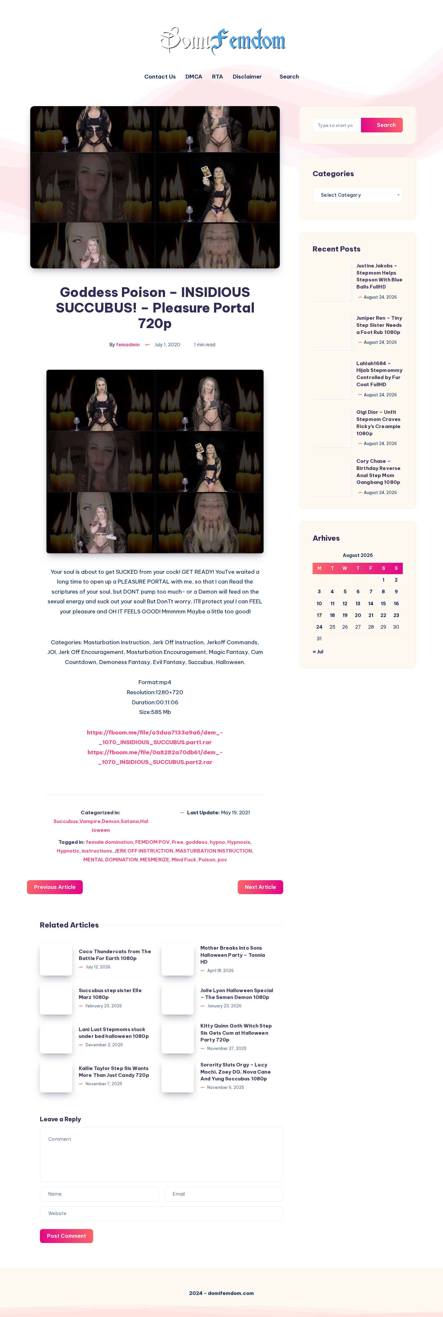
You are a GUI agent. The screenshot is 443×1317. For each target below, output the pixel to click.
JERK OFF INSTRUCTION (143, 851)
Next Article (260, 887)
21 (370, 615)
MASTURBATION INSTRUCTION (213, 851)
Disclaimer (247, 76)
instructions (97, 851)
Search (386, 125)
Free (177, 842)
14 (371, 604)
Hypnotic (68, 851)
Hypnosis (238, 842)
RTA (217, 76)
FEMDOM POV (152, 842)
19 (345, 615)
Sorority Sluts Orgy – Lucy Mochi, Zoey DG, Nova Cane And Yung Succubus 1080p (235, 1072)
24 (319, 627)
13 (357, 604)
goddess (197, 842)
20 (358, 615)
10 (319, 604)
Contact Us (160, 76)
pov (222, 859)
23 (396, 615)
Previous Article (55, 887)
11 (332, 604)
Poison (206, 859)
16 (396, 604)
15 (383, 604)
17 (319, 615)
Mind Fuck (184, 859)
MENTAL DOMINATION (110, 859)
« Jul (318, 652)
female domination (109, 842)
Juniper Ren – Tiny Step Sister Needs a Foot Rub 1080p (379, 325)
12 (344, 604)
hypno (217, 842)
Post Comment (66, 1236)
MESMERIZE (154, 859)
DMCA (194, 76)
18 (332, 615)
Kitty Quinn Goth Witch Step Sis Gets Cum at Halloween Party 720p (236, 1033)
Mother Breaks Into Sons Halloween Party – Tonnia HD (232, 955)
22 (383, 615)
